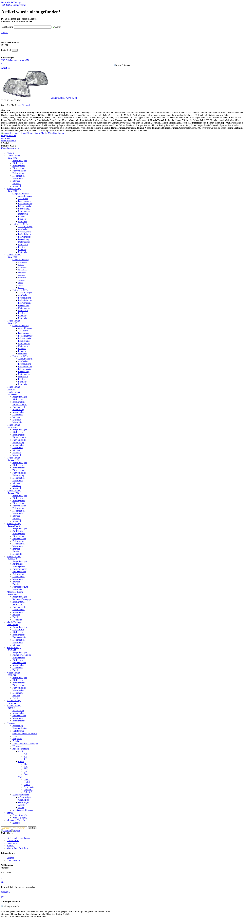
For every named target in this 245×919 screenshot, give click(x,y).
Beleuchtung (18, 173)
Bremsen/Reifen (19, 728)
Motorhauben (18, 176)
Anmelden (5, 138)
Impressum (12, 843)
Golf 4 (27, 784)
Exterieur (16, 183)
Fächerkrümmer (19, 168)
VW (20, 777)
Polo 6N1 (28, 789)
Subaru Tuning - (14, 648)
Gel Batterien (18, 731)
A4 (25, 756)
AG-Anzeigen (24, 797)
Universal (11, 723)
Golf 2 (27, 779)
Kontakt (10, 845)
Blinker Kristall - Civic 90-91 (64, 98)
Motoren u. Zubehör (16, 820)
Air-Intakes (17, 163)
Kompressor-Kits (20, 587)
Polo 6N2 (28, 792)
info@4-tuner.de (8, 135)
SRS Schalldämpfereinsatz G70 (15, 60)
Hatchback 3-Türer (20, 224)
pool (3, 896)
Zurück (4, 32)
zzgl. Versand (24, 105)
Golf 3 (27, 782)
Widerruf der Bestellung (17, 848)
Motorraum (17, 178)
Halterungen (23, 802)
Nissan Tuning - (14, 674)
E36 (26, 766)
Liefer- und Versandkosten (18, 838)
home (3, 2)
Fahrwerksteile (19, 170)
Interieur (16, 181)
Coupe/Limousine (20, 193)
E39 (26, 769)
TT (25, 759)
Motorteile (17, 186)
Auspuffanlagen (19, 160)
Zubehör (16, 741)
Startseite (11, 153)
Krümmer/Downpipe (21, 599)
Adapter (21, 805)
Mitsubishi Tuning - (15, 593)
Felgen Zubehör (19, 815)
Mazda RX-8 (18, 629)
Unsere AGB (13, 840)
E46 (26, 772)
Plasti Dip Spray (19, 817)
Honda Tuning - (14, 156)
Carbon (15, 736)
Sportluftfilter (18, 710)
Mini (26, 764)
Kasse (4, 148)
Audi (20, 751)
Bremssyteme (18, 602)
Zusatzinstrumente (20, 794)
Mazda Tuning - (11, 3)
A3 (25, 754)
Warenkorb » (13, 148)
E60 (26, 774)
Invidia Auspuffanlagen (22, 810)
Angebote (5, 68)
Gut (3, 882)
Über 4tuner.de (13, 860)
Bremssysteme (19, 5)
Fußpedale (17, 738)
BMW (21, 761)
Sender (21, 807)
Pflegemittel (17, 746)
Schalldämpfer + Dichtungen (25, 743)
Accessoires (17, 726)
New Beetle (29, 787)
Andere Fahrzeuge (20, 749)
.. (1, 63)
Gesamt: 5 (5, 892)
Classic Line (23, 800)
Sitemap (10, 858)
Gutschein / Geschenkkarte (24, 733)
